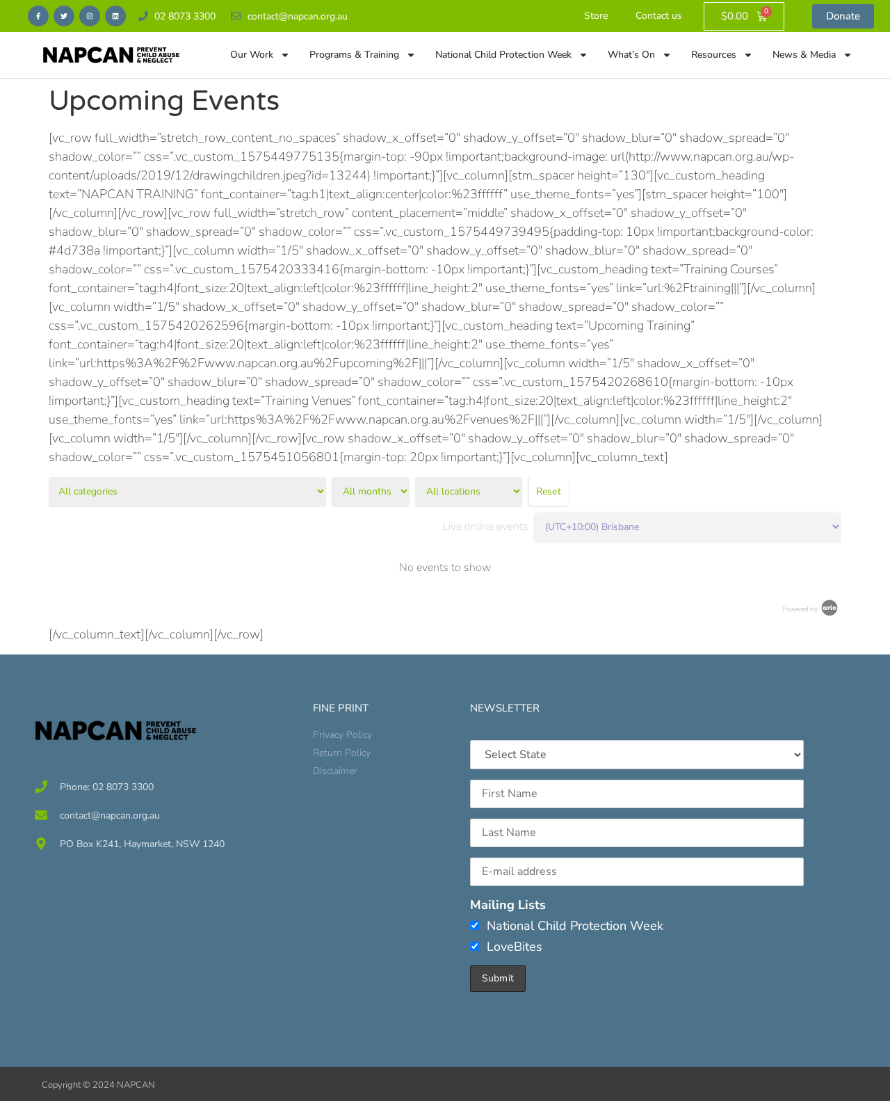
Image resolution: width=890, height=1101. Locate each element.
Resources (713, 54)
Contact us (659, 15)
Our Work (251, 54)
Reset (548, 491)
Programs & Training (354, 54)
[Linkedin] (115, 16)
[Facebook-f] (38, 16)
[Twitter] (64, 16)
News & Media (804, 54)
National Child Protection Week (503, 54)
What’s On (631, 54)
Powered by (800, 609)
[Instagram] (89, 16)
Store (596, 15)
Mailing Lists (508, 905)
